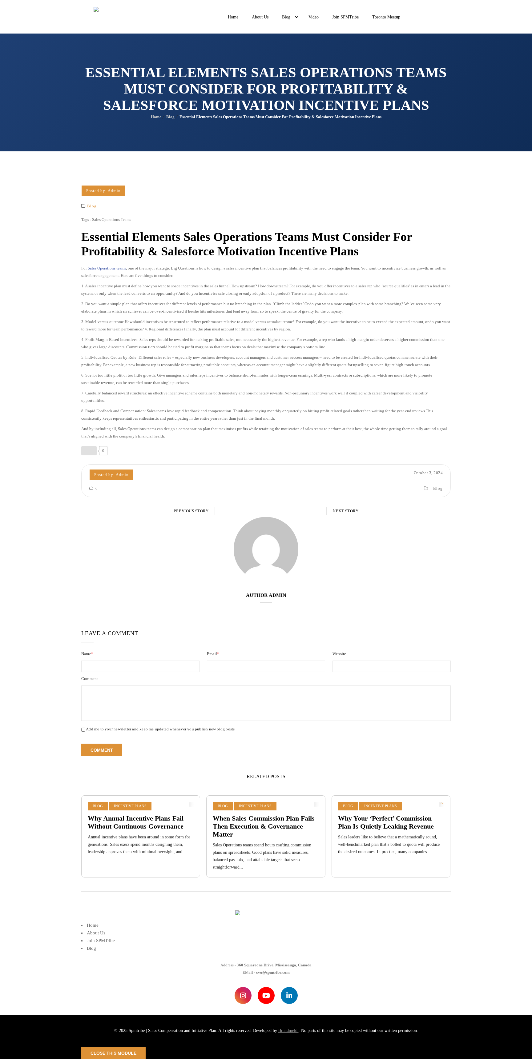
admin (114, 190)
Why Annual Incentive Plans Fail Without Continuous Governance (135, 822)
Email (213, 653)
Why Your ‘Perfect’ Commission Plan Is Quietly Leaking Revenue (386, 822)
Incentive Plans (130, 806)
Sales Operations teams (107, 268)
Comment (89, 678)
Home (156, 116)
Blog (170, 116)
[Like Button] (89, 450)
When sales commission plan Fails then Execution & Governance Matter (264, 826)
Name (87, 653)
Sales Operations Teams (111, 219)
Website (339, 653)
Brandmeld (288, 1030)
